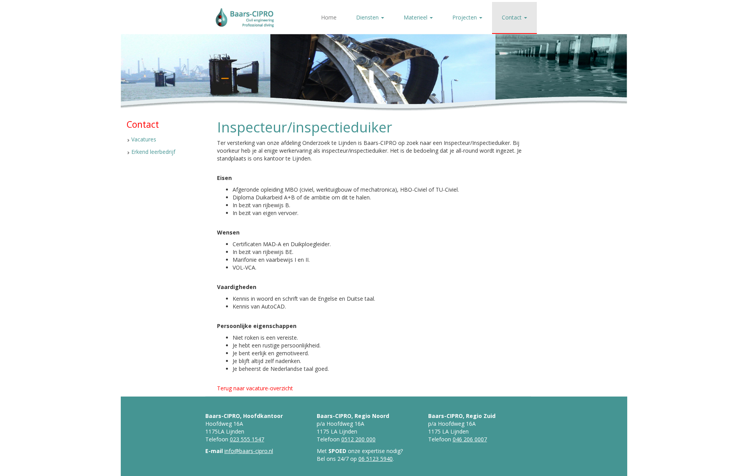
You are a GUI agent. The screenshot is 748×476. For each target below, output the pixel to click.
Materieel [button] (416, 17)
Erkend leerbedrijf (153, 151)
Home (329, 17)
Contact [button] (512, 17)
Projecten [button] (465, 17)
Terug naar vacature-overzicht (255, 388)
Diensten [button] (368, 17)
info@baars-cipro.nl (248, 451)
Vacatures (143, 139)
